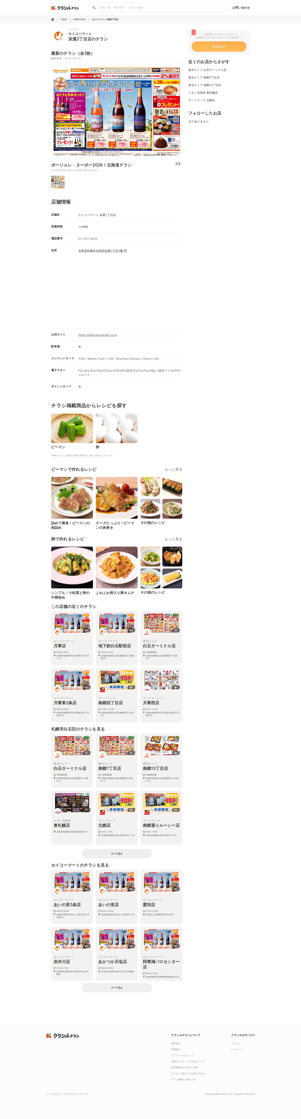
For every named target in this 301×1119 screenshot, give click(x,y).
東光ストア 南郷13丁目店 (204, 85)
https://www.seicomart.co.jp (97, 335)
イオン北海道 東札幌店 (203, 92)
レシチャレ (236, 1049)
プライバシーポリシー (182, 1055)
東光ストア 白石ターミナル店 (207, 70)
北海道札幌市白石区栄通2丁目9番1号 (102, 250)
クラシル (235, 1043)
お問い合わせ (241, 7)
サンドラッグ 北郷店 (201, 100)
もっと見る (173, 469)
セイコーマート (80, 33)
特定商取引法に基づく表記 (184, 1067)
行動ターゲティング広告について (188, 1061)
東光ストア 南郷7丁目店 (204, 77)
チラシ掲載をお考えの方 (183, 1079)
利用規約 (175, 1049)
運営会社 (175, 1043)
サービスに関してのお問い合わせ (188, 1073)
